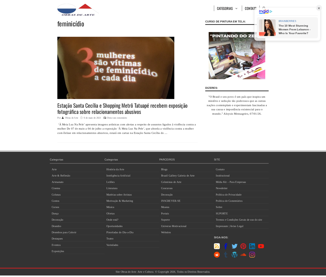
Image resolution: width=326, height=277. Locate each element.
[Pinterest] (243, 248)
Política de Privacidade (228, 194)
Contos (55, 201)
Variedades (112, 245)
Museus (165, 207)
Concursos (166, 188)
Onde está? (112, 219)
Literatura (112, 188)
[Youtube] (261, 248)
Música (110, 207)
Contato (251, 8)
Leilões (110, 182)
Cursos (55, 207)
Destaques (57, 238)
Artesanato (58, 182)
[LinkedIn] (252, 248)
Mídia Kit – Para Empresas (231, 182)
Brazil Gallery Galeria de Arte (178, 175)
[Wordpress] (235, 256)
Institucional (223, 175)
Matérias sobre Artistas (119, 194)
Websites (166, 232)
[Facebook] (226, 248)
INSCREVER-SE (171, 201)
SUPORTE (222, 213)
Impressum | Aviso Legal (229, 226)
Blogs (164, 169)
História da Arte (115, 169)
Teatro (110, 238)
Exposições (58, 251)
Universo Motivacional (173, 226)
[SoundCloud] (243, 256)
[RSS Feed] (217, 248)
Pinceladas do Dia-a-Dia (119, 232)
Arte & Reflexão (61, 175)
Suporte (165, 219)
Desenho (56, 226)
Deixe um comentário (117, 118)
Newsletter (222, 188)
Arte (54, 169)
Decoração (57, 219)
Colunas (56, 194)
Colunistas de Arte (171, 182)
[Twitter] (235, 248)
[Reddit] (217, 256)
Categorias (225, 8)
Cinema (56, 188)
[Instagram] (252, 256)
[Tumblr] (226, 256)
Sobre (219, 207)
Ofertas (110, 213)
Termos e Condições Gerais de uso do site (239, 219)
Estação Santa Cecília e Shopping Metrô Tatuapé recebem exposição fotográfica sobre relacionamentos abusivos (122, 108)
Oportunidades (114, 226)
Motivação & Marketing (119, 201)
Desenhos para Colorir (64, 232)
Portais (165, 213)
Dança (55, 213)
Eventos (56, 245)
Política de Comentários (229, 201)
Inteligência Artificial (118, 175)
